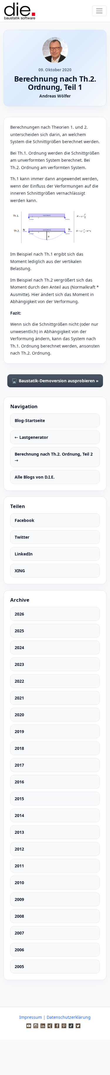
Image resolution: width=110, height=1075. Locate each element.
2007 (19, 933)
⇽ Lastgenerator (31, 437)
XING (20, 570)
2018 (19, 748)
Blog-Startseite (30, 420)
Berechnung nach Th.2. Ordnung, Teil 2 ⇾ (54, 457)
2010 (19, 882)
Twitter (22, 537)
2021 (19, 698)
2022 (19, 681)
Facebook (24, 520)
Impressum (30, 1017)
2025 (19, 631)
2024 (19, 647)
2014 (19, 815)
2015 (19, 798)
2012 (19, 849)
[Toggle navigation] (99, 11)
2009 (19, 899)
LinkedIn (24, 554)
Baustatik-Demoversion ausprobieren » (55, 381)
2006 (19, 949)
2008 (19, 916)
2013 (19, 832)
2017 (19, 765)
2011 (19, 866)
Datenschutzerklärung (69, 1017)
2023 (19, 664)
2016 (19, 782)
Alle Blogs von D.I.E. (35, 477)
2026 (19, 614)
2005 (19, 966)
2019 (19, 731)
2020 (19, 714)
